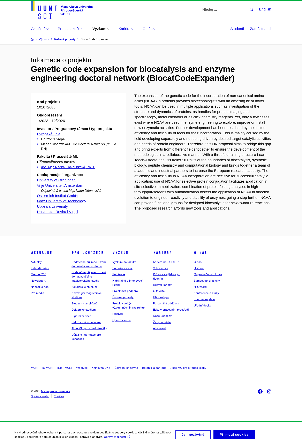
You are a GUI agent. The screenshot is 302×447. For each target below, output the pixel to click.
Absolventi (159, 328)
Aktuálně (41, 252)
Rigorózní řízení (81, 316)
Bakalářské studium (84, 286)
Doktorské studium (83, 309)
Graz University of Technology (61, 201)
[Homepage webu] (62, 10)
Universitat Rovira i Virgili (57, 212)
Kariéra (162, 252)
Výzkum (120, 252)
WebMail (82, 367)
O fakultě (159, 291)
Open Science (121, 320)
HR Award (200, 286)
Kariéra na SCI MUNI (166, 262)
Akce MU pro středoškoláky (89, 328)
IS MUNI (47, 367)
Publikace (118, 274)
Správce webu (40, 396)
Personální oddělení (166, 303)
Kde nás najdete (204, 299)
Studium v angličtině (84, 303)
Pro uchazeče (87, 252)
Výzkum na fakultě (124, 262)
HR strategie (161, 297)
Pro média (37, 293)
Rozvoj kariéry (162, 284)
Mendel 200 (38, 274)
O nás (200, 252)
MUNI (34, 367)
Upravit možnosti (115, 436)
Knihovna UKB (101, 367)
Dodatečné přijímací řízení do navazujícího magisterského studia (88, 276)
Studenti (237, 29)
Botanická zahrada (154, 367)
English (265, 9)
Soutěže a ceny (122, 268)
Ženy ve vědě (162, 322)
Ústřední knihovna (126, 367)
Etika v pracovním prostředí (171, 309)
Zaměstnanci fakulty (207, 280)
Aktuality (36, 262)
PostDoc (117, 313)
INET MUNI (64, 367)
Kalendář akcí (40, 268)
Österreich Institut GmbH (57, 196)
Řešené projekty (123, 297)
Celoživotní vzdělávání (86, 322)
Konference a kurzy (206, 293)
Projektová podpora (125, 291)
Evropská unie (48, 134)
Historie (199, 268)
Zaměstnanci (260, 29)
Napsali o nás (39, 286)
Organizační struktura (208, 274)
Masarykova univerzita (55, 391)
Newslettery (38, 280)
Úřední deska (202, 305)
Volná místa (160, 268)
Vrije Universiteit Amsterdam (60, 185)
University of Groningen (56, 180)
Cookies (59, 396)
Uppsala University (52, 206)
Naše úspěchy (162, 315)
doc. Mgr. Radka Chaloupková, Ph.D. (68, 167)
